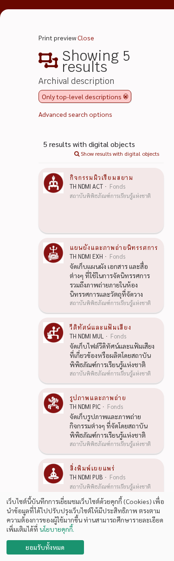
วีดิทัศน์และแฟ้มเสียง (100, 327)
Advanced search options (75, 114)
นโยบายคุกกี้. (56, 529)
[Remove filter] (125, 96)
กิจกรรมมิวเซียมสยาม (101, 177)
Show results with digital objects (119, 153)
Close (85, 37)
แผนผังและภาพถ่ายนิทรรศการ (114, 247)
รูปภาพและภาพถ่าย (98, 397)
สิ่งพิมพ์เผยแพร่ (92, 467)
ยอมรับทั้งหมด (45, 547)
